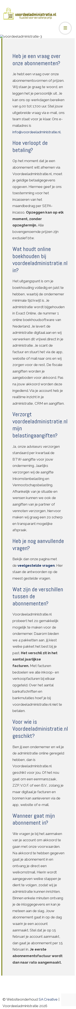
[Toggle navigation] (65, 28)
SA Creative (48, 999)
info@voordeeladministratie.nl (36, 132)
